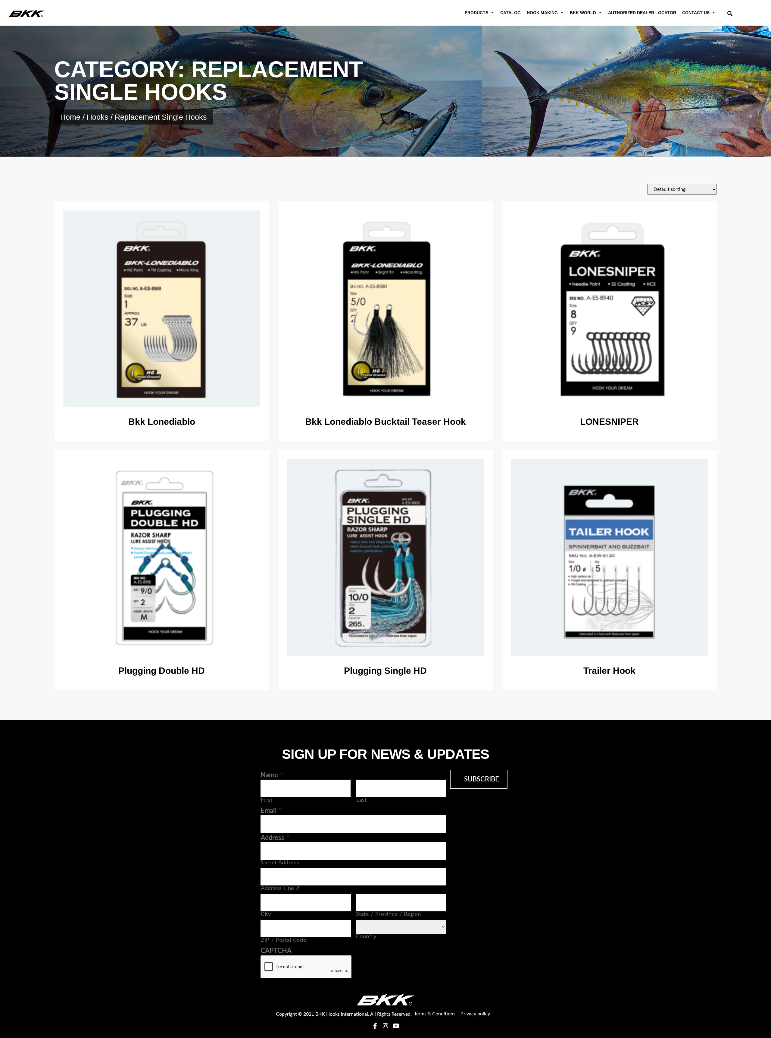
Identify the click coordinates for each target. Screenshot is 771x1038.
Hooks (97, 117)
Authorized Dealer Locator (642, 12)
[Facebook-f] (375, 1026)
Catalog (510, 12)
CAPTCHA (276, 951)
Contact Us (696, 12)
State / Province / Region (388, 914)
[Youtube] (396, 1026)
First (266, 800)
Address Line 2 (280, 888)
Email (271, 810)
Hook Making (542, 12)
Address (275, 838)
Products (476, 12)
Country (366, 936)
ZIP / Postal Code (283, 940)
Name (272, 775)
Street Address (280, 862)
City (266, 914)
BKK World (583, 12)
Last (361, 800)
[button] (730, 13)
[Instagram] (385, 1026)
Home (70, 117)
